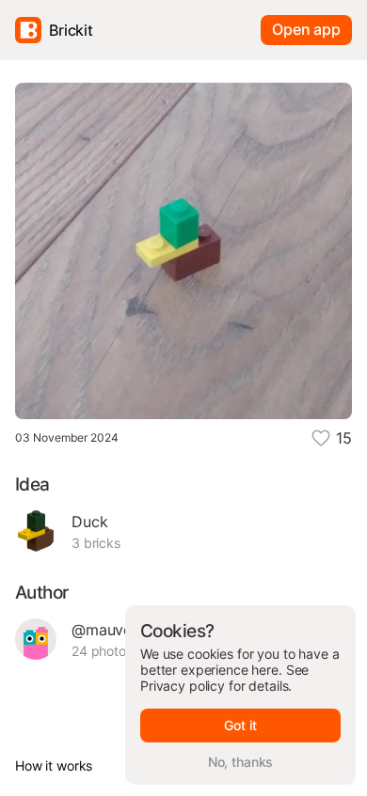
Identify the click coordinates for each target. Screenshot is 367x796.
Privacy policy (182, 686)
